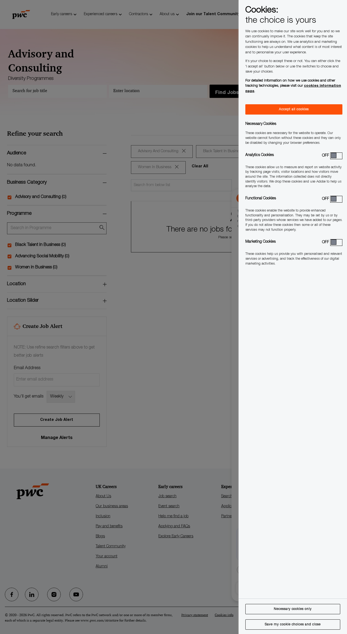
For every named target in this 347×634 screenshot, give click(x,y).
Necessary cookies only (293, 609)
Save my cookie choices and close (293, 624)
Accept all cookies (294, 109)
